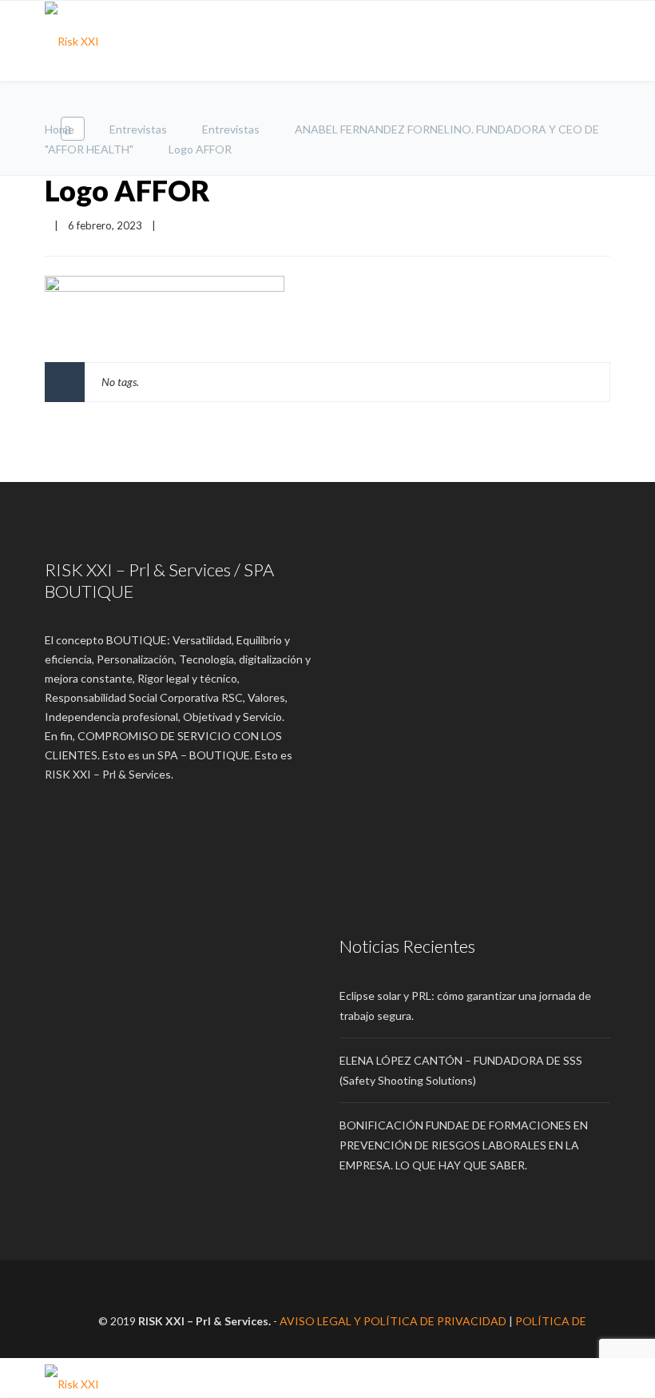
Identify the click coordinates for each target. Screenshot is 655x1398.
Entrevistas (138, 129)
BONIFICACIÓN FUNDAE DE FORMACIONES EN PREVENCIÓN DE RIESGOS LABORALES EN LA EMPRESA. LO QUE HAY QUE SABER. (463, 1145)
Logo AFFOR (127, 190)
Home (59, 129)
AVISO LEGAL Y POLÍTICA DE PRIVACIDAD (393, 1321)
